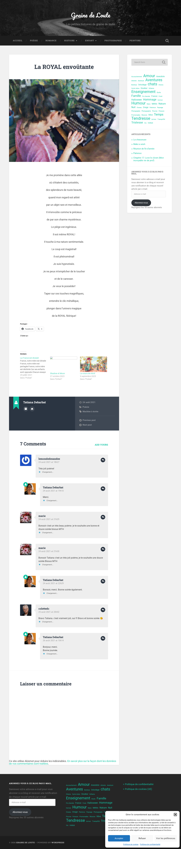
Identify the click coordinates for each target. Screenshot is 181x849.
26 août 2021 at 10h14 (53, 640)
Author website (32, 408)
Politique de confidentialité (150, 844)
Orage (145, 107)
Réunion (144, 115)
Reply (103, 460)
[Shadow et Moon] (63, 364)
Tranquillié (161, 119)
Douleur (144, 88)
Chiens (161, 85)
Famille (136, 96)
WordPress (57, 842)
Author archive (25, 408)
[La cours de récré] (93, 364)
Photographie (113, 40)
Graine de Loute (90, 15)
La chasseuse (139, 139)
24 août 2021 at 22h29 (53, 583)
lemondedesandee (49, 458)
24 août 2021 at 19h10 (53, 490)
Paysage (160, 107)
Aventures (153, 80)
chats (152, 84)
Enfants (151, 88)
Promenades (135, 115)
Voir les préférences (165, 838)
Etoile (159, 92)
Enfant (89, 40)
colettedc (43, 608)
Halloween (136, 100)
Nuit (133, 107)
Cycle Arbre (135, 88)
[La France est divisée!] (35, 368)
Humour (138, 103)
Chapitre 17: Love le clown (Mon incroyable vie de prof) (148, 159)
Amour (149, 76)
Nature (162, 103)
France (154, 96)
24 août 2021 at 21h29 (48, 519)
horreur (160, 100)
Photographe (135, 111)
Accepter (119, 838)
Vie (145, 123)
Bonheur (134, 85)
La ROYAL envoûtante (64, 66)
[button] (175, 814)
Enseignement (143, 91)
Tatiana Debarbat (53, 487)
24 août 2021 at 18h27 (48, 462)
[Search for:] (149, 62)
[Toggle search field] (167, 41)
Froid (160, 96)
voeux (150, 123)
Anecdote (160, 76)
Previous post (89, 420)
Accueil (17, 40)
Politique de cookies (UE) (138, 789)
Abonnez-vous (141, 202)
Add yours (101, 444)
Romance (51, 40)
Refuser (142, 838)
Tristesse (137, 122)
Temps (158, 114)
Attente (134, 81)
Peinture (135, 40)
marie (42, 516)
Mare (148, 104)
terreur (153, 119)
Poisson (161, 111)
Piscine (154, 111)
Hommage (149, 99)
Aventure (141, 81)
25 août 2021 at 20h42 (48, 612)
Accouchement (136, 77)
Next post (87, 425)
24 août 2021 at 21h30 (48, 551)
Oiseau (139, 107)
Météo (154, 104)
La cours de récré (87, 373)
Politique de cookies (130, 844)
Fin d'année (146, 96)
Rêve (150, 115)
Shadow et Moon (57, 373)
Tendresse (140, 118)
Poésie (34, 40)
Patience (153, 107)
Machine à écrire (90, 411)
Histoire (69, 40)
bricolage (142, 84)
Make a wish (139, 144)
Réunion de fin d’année (143, 148)
